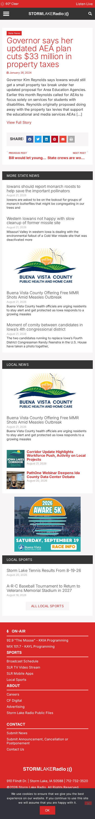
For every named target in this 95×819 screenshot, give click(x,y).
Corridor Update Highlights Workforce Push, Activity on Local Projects (56, 455)
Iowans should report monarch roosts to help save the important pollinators (43, 188)
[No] (88, 803)
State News (14, 33)
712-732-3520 (77, 781)
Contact (16, 724)
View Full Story (19, 122)
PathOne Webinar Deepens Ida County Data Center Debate (53, 475)
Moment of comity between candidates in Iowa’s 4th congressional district (45, 327)
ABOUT (13, 685)
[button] (6, 14)
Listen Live (84, 4)
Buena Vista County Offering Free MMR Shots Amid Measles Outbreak (43, 294)
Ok (47, 810)
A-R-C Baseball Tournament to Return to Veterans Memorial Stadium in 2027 (43, 588)
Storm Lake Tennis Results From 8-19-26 (44, 570)
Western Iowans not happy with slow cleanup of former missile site (40, 220)
